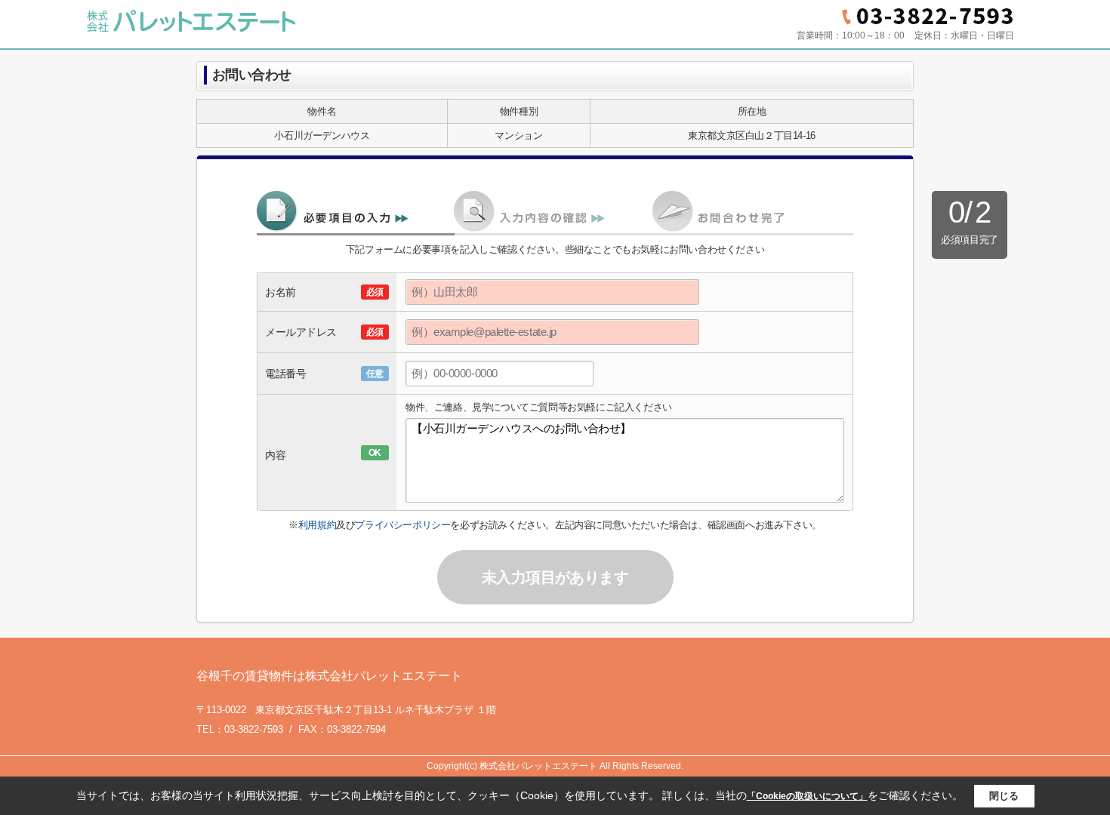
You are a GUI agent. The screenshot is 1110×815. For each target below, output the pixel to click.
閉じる (1004, 795)
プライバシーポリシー (402, 525)
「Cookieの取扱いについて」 (807, 796)
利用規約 (317, 525)
